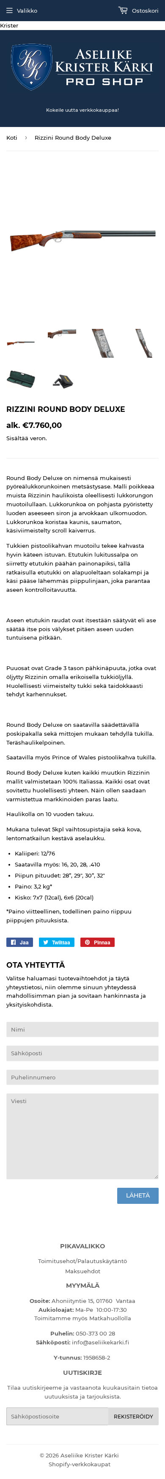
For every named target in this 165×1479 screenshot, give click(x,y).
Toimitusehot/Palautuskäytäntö (82, 1261)
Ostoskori (144, 10)
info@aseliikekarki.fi (100, 1342)
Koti (11, 137)
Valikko (27, 10)
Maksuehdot (82, 1271)
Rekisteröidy (133, 1416)
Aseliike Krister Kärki (89, 1455)
